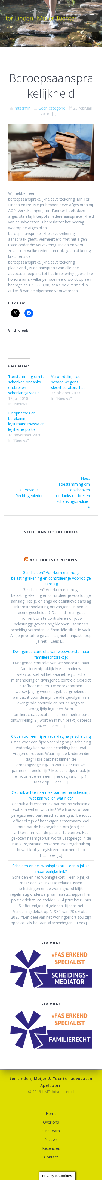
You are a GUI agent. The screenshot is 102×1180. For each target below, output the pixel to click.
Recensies (51, 1148)
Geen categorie (51, 108)
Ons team (51, 1130)
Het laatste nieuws (54, 560)
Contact (51, 1157)
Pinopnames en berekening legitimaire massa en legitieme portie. (26, 421)
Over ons (51, 1122)
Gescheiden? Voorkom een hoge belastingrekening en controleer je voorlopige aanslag (51, 578)
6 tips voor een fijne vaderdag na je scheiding (51, 736)
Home (51, 1113)
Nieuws (51, 1139)
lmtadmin (22, 108)
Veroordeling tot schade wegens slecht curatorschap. (68, 382)
